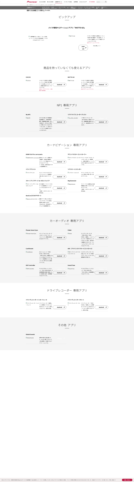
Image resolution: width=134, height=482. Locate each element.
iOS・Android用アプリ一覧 (50, 4)
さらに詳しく (96, 45)
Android (83, 48)
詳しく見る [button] (112, 480)
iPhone (73, 48)
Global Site (82, 2)
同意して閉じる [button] (127, 480)
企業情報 (76, 2)
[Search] (105, 1)
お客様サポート (58, 2)
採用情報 (93, 1)
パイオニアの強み (68, 2)
